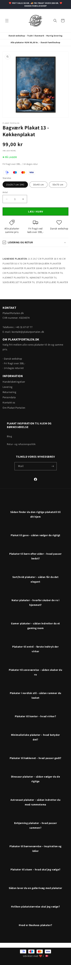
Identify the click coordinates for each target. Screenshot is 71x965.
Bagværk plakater (49, 263)
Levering (8, 386)
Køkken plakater (13, 268)
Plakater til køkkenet (27, 277)
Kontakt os (9, 402)
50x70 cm (58, 184)
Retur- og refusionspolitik (21, 444)
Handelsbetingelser (14, 381)
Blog (9, 436)
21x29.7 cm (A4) (15, 184)
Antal (5, 192)
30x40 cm (38, 184)
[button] (7, 20)
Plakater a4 (14, 272)
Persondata (9, 397)
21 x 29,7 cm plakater (40, 258)
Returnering (9, 392)
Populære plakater (56, 282)
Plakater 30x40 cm (35, 268)
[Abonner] (53, 466)
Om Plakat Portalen (14, 407)
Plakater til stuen (31, 282)
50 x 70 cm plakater (26, 263)
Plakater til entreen (35, 272)
